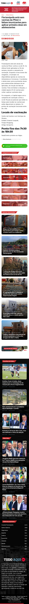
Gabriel (6, 34)
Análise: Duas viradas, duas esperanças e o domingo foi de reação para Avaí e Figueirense (13, 382)
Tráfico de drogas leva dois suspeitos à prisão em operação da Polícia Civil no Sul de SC (14, 272)
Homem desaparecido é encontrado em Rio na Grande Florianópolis (13, 251)
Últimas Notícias (9, 15)
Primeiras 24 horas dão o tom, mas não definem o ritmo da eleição (14, 431)
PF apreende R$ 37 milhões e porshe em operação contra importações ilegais (13, 293)
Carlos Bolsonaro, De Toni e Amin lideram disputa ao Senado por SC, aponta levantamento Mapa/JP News (14, 487)
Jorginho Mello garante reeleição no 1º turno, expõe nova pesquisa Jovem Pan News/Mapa (13, 460)
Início (3, 15)
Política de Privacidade (14, 602)
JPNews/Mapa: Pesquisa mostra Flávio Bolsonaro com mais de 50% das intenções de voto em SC (14, 513)
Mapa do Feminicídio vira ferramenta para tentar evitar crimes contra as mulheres (13, 230)
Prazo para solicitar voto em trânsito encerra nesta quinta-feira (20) (13, 315)
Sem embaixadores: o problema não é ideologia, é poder (13, 407)
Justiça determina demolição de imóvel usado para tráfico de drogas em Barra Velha (14, 336)
